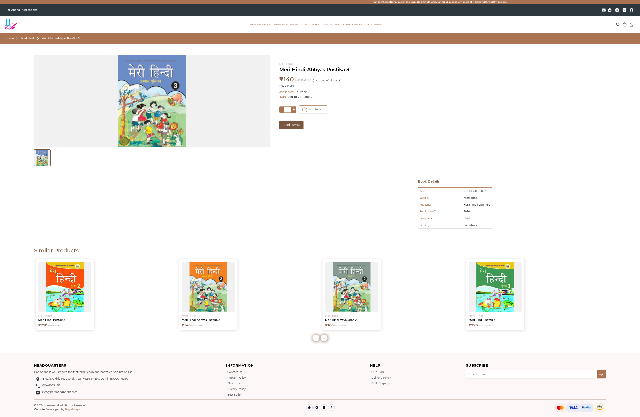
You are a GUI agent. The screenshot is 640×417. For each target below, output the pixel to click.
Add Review (291, 124)
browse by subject (287, 24)
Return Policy (236, 377)
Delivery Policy (381, 377)
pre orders (331, 24)
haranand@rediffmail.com (445, 2)
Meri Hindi (286, 63)
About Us (233, 383)
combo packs (352, 24)
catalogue (373, 24)
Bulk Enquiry (380, 383)
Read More (286, 85)
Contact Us (234, 372)
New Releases (260, 24)
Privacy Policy (236, 389)
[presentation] (315, 338)
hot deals (311, 24)
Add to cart (316, 109)
